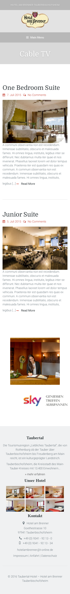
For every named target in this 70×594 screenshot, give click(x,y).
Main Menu (37, 37)
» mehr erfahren (35, 474)
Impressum (20, 555)
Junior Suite (20, 214)
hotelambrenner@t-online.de (35, 549)
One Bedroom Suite (31, 87)
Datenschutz (49, 555)
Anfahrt (34, 555)
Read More (27, 183)
